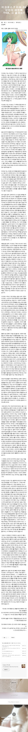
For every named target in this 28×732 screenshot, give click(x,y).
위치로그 (18, 22)
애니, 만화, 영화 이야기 (6, 643)
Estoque (4, 723)
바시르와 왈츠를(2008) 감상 (7, 651)
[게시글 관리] (8, 638)
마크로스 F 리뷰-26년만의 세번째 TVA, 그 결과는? (14, 10)
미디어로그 (11, 22)
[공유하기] (6, 638)
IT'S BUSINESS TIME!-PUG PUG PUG (10, 666)
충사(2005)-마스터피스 (6, 653)
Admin (3, 717)
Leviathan (4, 720)
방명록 (3, 24)
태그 (5, 22)
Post (9, 717)
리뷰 (12, 643)
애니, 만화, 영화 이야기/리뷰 (9, 28)
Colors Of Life (6, 665)
